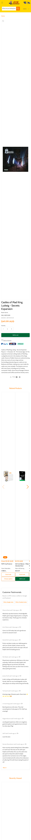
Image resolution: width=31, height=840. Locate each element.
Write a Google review (8, 602)
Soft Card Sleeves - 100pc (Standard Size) (22, 565)
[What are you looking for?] (18, 9)
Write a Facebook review (21, 602)
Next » (5, 767)
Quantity (3, 325)
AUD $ (24, 8)
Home (3, 16)
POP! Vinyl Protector (6, 564)
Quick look (8, 574)
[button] (2, 3)
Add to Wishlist (7, 340)
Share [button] (13, 377)
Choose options (8, 579)
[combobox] (11, 9)
